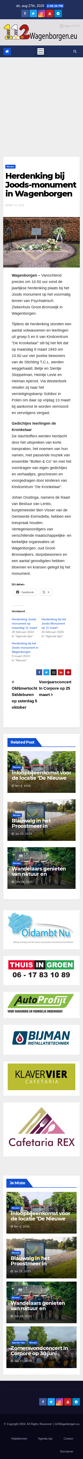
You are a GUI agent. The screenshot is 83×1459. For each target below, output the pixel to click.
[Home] (7, 51)
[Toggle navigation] (41, 51)
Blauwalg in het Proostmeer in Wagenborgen (31, 826)
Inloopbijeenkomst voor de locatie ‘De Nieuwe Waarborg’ (41, 778)
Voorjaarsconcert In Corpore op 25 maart (55, 688)
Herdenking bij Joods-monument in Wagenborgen (40, 185)
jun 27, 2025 (23, 1361)
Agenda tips (18, 1342)
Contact (68, 1438)
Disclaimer (66, 1451)
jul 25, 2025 (23, 833)
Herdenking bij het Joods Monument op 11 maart (54, 623)
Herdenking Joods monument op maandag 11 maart (24, 623)
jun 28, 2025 (24, 881)
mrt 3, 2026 (23, 785)
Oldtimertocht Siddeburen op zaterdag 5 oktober (24, 698)
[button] (75, 51)
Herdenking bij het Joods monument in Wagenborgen (25, 647)
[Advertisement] (41, 100)
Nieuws (10, 166)
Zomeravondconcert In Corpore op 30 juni (39, 1350)
